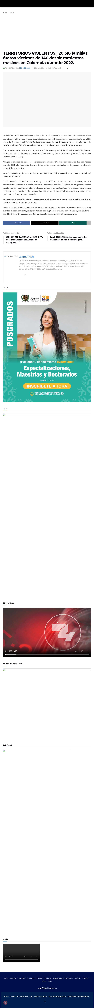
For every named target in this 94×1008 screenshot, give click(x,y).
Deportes (68, 978)
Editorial (13, 978)
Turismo (85, 978)
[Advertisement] (47, 32)
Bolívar (11, 12)
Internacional (57, 978)
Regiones (31, 978)
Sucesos (48, 978)
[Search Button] (90, 3)
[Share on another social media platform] (89, 223)
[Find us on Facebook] (42, 1001)
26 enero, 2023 (39, 68)
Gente (44, 981)
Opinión (77, 978)
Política (39, 978)
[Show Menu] (4, 3)
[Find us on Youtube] (48, 1001)
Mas (50, 981)
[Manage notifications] (5, 1003)
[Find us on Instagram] (51, 1001)
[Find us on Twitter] (45, 1001)
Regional (57, 68)
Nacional (22, 978)
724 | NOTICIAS (24, 68)
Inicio (5, 12)
